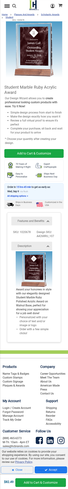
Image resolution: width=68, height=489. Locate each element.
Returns (50, 412)
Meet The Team (49, 377)
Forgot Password (13, 412)
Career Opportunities (52, 373)
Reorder (50, 415)
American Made (50, 385)
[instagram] (61, 441)
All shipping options (17, 196)
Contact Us (47, 393)
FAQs (49, 419)
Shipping (51, 408)
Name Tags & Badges (16, 373)
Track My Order (12, 419)
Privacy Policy (23, 462)
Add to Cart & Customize (34, 153)
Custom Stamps (12, 377)
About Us (45, 381)
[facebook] (40, 441)
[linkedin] (51, 441)
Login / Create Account (17, 408)
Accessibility (53, 423)
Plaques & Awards (14, 385)
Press (43, 389)
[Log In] (54, 6)
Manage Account (13, 415)
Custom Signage (13, 381)
